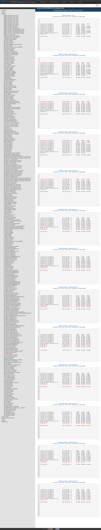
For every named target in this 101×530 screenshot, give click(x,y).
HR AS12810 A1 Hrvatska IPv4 (11, 164)
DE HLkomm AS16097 (9, 96)
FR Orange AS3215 (8, 144)
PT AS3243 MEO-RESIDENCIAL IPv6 (12, 256)
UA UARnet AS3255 (8, 396)
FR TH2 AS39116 (7, 151)
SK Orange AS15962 (8, 373)
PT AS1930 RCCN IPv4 (9, 274)
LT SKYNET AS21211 (8, 212)
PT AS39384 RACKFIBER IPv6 (10, 257)
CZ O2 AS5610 (7, 77)
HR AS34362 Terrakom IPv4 (10, 183)
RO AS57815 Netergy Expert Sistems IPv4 (13, 342)
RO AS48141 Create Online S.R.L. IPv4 (12, 334)
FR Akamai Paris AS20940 (10, 131)
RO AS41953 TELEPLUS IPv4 (10, 328)
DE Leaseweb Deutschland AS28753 (12, 102)
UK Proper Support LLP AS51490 (11, 406)
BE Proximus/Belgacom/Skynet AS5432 (13, 44)
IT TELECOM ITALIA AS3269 (10, 203)
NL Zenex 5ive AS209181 (9, 225)
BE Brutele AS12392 (8, 43)
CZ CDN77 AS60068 (8, 68)
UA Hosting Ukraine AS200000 (11, 389)
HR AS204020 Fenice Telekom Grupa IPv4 (13, 173)
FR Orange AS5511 (8, 149)
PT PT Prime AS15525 (9, 266)
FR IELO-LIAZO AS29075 (9, 140)
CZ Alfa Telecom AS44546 (9, 66)
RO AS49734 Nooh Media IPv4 (10, 337)
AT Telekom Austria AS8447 (10, 39)
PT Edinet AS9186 (8, 264)
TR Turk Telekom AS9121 (9, 375)
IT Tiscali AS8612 (8, 204)
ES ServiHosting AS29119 (9, 116)
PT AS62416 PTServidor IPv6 (10, 259)
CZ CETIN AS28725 (8, 69)
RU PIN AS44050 (7, 363)
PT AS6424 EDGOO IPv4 (9, 290)
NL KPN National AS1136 (9, 218)
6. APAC (3, 419)
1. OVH (2, 11)
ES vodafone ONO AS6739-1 (10, 121)
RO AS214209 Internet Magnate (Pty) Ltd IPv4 (14, 312)
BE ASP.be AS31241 (8, 40)
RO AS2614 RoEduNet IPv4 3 (10, 319)
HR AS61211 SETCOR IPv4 (10, 192)
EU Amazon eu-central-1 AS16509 (11, 122)
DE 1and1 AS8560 (8, 82)
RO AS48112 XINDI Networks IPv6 (11, 298)
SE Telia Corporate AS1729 (10, 371)
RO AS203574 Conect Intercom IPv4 (12, 308)
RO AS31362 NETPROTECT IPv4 (11, 320)
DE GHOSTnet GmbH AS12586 (11, 92)
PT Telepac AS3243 (8, 269)
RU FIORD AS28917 (8, 353)
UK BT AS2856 (7, 401)
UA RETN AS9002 (8, 395)
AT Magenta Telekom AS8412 (10, 38)
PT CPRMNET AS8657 (9, 261)
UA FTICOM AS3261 (8, 385)
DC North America (53, 2)
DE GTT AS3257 (7, 93)
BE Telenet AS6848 (8, 45)
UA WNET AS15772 (8, 400)
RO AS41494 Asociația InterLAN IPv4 (12, 327)
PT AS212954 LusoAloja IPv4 (10, 278)
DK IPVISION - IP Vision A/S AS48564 (12, 109)
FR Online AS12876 (8, 143)
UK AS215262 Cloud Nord (9, 414)
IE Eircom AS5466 (8, 194)
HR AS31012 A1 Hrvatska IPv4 (11, 182)
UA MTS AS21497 (8, 392)
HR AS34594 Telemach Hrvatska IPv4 (12, 184)
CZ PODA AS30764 (8, 78)
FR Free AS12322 (8, 135)
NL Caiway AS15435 (8, 216)
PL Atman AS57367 (8, 231)
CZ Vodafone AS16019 (9, 81)
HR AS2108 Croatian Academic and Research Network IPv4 (17, 178)
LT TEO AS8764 (7, 213)
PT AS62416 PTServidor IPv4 (10, 288)
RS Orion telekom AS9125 (9, 347)
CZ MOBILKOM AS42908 (9, 76)
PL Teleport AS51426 (8, 242)
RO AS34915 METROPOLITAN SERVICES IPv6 (14, 296)
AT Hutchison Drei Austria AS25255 (12, 37)
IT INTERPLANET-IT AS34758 (10, 197)
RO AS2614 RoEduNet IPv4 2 (10, 318)
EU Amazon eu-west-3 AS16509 (11, 126)
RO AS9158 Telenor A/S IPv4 (10, 346)
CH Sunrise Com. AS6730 (9, 59)
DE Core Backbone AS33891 (10, 87)
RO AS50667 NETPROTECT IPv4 (11, 338)
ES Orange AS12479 (8, 115)
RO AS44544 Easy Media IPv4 (10, 332)
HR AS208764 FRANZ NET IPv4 (11, 177)
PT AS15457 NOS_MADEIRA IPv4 (11, 271)
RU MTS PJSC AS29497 (9, 357)
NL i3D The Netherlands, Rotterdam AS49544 (14, 228)
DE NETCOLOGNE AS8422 (10, 103)
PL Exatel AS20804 (8, 233)
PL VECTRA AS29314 (8, 243)
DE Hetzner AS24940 (8, 97)
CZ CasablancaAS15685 (9, 71)
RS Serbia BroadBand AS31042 (11, 348)
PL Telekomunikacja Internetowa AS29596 (13, 241)
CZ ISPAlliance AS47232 (9, 74)
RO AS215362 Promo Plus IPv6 (11, 293)
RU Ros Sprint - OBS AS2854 (10, 370)
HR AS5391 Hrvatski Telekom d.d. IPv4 (12, 187)
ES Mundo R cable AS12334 (10, 114)
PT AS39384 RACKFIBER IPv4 (10, 285)
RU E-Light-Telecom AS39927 (10, 352)
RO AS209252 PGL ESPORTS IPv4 (11, 309)
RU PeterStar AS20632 (9, 367)
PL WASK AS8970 (8, 245)
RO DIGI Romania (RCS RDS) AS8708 (12, 303)
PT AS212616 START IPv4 (9, 252)
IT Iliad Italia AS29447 (8, 199)
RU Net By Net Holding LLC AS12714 (13, 360)
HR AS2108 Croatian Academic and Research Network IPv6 (17, 156)
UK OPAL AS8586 (8, 405)
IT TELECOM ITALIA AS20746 (10, 202)
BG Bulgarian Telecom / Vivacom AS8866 (13, 47)
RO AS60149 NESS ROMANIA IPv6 (11, 300)
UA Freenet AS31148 (8, 386)
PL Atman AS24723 (8, 230)
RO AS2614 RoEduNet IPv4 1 (10, 317)
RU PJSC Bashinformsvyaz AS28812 (12, 365)
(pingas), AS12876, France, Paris (11, 15)
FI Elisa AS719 (7, 127)
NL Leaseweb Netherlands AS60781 (12, 219)
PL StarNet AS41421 (8, 240)
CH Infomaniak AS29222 (9, 57)
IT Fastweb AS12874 (8, 196)
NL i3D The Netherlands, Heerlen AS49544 (13, 227)
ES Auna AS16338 (8, 110)
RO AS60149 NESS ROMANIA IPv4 (11, 343)
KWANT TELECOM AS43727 (10, 209)
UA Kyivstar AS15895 (9, 391)
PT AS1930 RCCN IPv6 (9, 250)
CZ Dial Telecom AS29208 (9, 73)
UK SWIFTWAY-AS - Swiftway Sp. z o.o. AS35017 (14, 407)
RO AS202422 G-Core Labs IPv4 (11, 307)
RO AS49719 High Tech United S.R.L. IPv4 (13, 336)
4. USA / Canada (5, 416)
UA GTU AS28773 (8, 387)
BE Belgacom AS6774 (9, 42)
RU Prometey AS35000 (9, 368)
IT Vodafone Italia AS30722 (10, 206)
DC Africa (71, 2)
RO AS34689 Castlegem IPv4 (10, 324)
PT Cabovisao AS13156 (9, 262)
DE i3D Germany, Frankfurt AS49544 (12, 107)
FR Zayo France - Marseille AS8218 (12, 154)
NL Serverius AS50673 (9, 222)
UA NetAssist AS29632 (9, 394)
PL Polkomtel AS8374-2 (9, 238)
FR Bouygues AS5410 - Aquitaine (11, 132)
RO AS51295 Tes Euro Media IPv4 (11, 339)
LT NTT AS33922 (7, 211)
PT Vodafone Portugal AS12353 (11, 270)
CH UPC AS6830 (7, 64)
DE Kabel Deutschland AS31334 (11, 101)
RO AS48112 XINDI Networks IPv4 (11, 333)
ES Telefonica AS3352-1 (9, 117)
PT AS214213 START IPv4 (9, 279)
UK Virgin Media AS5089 (9, 412)
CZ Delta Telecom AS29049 (10, 72)
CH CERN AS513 (7, 56)
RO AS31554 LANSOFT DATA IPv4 (11, 322)
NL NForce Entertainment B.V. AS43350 (13, 221)
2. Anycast (3, 13)
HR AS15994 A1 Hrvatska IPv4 (11, 169)
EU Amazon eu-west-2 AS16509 (11, 125)
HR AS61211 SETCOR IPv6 (10, 163)
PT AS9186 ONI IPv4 (8, 291)
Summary (79, 2)
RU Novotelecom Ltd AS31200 (11, 361)
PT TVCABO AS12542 (9, 267)
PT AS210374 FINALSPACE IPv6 (11, 251)
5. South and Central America (7, 418)
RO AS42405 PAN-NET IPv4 (10, 329)
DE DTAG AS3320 (8, 88)
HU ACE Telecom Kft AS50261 (10, 193)
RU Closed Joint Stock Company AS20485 (13, 351)
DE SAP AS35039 (8, 106)
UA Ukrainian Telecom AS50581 (11, 399)
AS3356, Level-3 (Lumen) (9, 34)
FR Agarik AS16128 (8, 130)
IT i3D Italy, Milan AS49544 (10, 208)
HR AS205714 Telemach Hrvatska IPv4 (12, 174)
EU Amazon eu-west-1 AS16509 (11, 124)
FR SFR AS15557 (8, 150)
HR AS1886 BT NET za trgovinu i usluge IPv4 (14, 170)
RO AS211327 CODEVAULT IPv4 (11, 310)
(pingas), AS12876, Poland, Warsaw (12, 28)
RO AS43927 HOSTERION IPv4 (11, 330)
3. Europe (3, 14)
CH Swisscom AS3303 (9, 61)
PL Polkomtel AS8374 (8, 237)
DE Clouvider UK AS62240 (10, 86)
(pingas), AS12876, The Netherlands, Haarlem (14, 29)
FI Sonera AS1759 (8, 129)
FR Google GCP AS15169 (9, 139)
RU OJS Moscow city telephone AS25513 (13, 362)
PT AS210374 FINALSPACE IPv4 (11, 276)
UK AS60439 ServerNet (9, 415)
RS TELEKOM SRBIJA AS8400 (10, 349)
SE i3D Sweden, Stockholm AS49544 (12, 372)
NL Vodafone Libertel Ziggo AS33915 (12, 223)
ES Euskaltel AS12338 (9, 112)
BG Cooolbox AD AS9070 (9, 48)
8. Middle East (4, 421)
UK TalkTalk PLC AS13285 (10, 410)
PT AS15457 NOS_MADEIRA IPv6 (11, 249)
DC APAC (63, 2)
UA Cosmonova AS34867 (9, 378)
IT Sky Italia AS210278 (9, 201)
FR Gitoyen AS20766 (8, 138)
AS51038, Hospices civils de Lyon (11, 35)
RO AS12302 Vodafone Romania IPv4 (12, 304)
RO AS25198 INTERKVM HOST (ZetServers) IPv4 (15, 315)
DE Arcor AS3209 (8, 83)
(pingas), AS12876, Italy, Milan (10, 27)
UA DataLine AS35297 (9, 380)
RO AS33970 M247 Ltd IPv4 (10, 323)
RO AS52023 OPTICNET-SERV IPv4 (12, 341)
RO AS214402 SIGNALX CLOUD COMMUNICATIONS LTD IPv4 (17, 313)
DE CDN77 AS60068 (8, 85)
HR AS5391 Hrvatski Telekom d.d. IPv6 (12, 160)
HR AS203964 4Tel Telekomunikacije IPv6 (13, 155)
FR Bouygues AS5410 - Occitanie (11, 134)
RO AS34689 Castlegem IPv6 (10, 295)
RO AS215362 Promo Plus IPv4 (11, 314)
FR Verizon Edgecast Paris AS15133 (12, 153)
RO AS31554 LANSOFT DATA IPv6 (11, 294)
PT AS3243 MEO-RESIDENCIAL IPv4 (12, 281)
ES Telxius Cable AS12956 (10, 119)
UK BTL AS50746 (8, 402)
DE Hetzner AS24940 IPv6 (9, 100)
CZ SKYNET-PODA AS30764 (10, 79)
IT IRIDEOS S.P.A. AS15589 (10, 198)
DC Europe (43, 2)
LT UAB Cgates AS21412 (9, 214)
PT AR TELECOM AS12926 (10, 247)
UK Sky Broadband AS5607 (10, 409)
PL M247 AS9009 (7, 235)
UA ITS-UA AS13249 (8, 390)
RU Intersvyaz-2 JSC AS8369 (10, 354)
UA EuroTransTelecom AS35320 (11, 382)
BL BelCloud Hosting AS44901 (10, 52)
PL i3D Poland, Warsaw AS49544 (11, 246)
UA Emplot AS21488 (8, 381)
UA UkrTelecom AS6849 (9, 397)
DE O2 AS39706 (7, 105)
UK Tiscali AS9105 (8, 411)
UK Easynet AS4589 (8, 404)
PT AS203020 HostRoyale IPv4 (11, 275)
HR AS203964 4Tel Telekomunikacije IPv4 (13, 172)
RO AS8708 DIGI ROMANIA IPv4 (11, 344)
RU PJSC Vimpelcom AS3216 (10, 366)
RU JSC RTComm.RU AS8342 (11, 356)
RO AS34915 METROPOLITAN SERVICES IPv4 (14, 325)
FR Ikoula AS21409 (8, 141)
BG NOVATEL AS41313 (9, 49)
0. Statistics (4, 10)
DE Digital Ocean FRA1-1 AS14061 (11, 91)
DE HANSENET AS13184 (9, 95)
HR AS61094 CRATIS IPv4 (9, 190)
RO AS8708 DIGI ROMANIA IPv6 (11, 301)
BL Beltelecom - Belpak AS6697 (11, 53)
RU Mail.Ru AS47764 (8, 358)
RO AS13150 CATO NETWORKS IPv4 (12, 305)
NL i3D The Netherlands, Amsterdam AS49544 (14, 226)
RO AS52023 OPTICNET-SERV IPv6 (12, 299)
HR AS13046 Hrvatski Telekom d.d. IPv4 (13, 165)
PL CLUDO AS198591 (8, 232)
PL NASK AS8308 (8, 236)
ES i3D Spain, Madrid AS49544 (10, 120)
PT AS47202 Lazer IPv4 (9, 286)
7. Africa (3, 420)
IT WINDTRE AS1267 (8, 207)
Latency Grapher (27, 2)
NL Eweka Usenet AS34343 (10, 217)
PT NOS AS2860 (7, 265)
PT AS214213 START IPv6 (9, 254)
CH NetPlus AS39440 (8, 58)
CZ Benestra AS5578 (8, 67)
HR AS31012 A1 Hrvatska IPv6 (11, 159)
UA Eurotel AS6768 (8, 383)
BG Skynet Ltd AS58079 (9, 50)
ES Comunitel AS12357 (9, 111)
